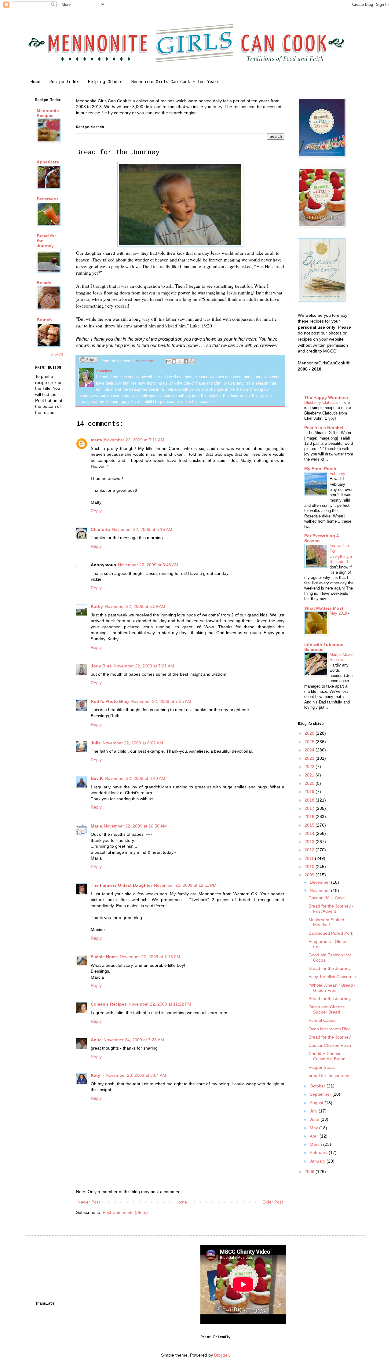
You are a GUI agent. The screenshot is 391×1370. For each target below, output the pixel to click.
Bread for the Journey (330, 968)
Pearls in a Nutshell (324, 427)
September (321, 1094)
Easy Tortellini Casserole (332, 976)
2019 (310, 791)
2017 (310, 808)
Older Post (272, 1202)
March (316, 1144)
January (318, 1161)
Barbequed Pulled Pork (331, 933)
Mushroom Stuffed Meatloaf (326, 922)
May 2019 (339, 613)
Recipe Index (64, 81)
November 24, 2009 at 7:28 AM (134, 1039)
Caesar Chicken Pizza (330, 1045)
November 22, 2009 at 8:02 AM (133, 742)
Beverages (48, 198)
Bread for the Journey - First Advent (331, 909)
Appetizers (48, 161)
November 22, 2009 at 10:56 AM (135, 826)
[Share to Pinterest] (191, 361)
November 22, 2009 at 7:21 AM (144, 665)
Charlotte (100, 529)
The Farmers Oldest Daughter (121, 885)
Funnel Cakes (322, 1020)
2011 (310, 858)
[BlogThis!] (174, 361)
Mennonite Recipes (48, 113)
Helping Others (105, 81)
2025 (310, 741)
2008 (310, 1171)
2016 (310, 816)
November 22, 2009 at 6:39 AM (135, 606)
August (317, 1102)
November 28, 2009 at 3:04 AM (136, 1075)
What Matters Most (323, 608)
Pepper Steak (322, 1067)
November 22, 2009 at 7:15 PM (150, 956)
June (315, 1119)
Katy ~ (97, 1075)
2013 (310, 841)
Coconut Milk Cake (327, 897)
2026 (310, 733)
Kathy (97, 606)
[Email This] (168, 361)
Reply (96, 510)
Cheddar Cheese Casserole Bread (327, 1056)
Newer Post (89, 1202)
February (338, 473)
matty (96, 439)
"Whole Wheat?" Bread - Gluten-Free (332, 988)
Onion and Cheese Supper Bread (327, 1009)
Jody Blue (101, 665)
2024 (310, 749)
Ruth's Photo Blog (110, 701)
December (320, 882)
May (314, 1127)
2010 (310, 866)
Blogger (221, 1355)
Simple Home (104, 956)
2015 (310, 825)
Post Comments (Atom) (125, 1212)
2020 (310, 783)
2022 (310, 766)
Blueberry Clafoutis (321, 402)
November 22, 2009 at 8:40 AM (135, 778)
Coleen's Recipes (109, 1004)
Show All (56, 354)
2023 (310, 758)
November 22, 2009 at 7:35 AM (161, 701)
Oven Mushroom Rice (330, 1028)
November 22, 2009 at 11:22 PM (160, 1004)
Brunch (44, 319)
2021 (310, 775)
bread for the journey (329, 1075)
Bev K (97, 778)
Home (35, 81)
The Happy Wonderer (326, 397)
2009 (310, 874)
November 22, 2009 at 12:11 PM (185, 885)
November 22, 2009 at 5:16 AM (142, 529)
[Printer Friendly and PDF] (88, 360)
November (320, 890)
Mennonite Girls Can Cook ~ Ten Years (175, 81)
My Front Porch (320, 468)
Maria (96, 826)
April (315, 1136)
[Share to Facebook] (186, 361)
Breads (44, 282)
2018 (310, 800)
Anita (96, 1039)
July (314, 1111)
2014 (310, 833)
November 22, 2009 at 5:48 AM (148, 564)
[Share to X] (180, 361)
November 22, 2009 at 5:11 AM (134, 439)
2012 (310, 849)
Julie (96, 742)
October (318, 1085)
